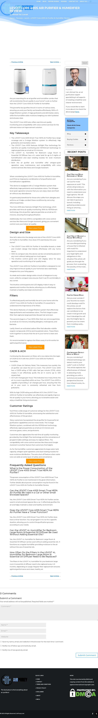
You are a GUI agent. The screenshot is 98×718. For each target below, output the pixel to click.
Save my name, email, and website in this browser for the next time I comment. (32, 642)
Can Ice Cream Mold (75, 295)
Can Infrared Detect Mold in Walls (75, 353)
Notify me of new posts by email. (15, 650)
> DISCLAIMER (39, 691)
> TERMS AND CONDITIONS (43, 684)
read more (71, 210)
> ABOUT (37, 695)
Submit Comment (87, 655)
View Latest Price (35, 228)
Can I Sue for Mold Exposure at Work (75, 175)
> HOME (37, 679)
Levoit (25, 14)
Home (38, 1)
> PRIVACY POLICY (40, 688)
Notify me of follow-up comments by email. (19, 646)
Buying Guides (53, 1)
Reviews (64, 1)
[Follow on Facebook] (92, 713)
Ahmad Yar (16, 14)
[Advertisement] (49, 44)
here (77, 112)
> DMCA (37, 699)
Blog (44, 1)
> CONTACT (38, 681)
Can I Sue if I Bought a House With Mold (76, 237)
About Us (83, 1)
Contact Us (73, 1)
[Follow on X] (96, 713)
